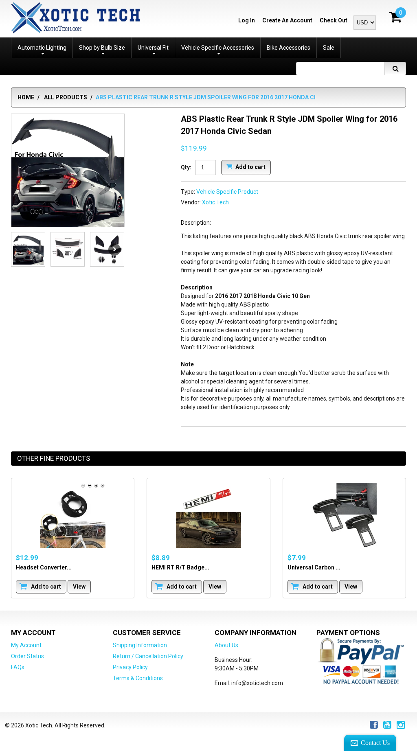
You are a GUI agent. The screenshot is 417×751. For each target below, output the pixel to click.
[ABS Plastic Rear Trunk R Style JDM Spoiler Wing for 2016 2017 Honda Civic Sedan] (67, 170)
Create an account (287, 20)
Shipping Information (140, 645)
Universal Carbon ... (314, 567)
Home (26, 97)
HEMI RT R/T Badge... (180, 567)
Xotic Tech (215, 202)
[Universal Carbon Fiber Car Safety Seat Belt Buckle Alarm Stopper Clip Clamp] (344, 515)
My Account (26, 645)
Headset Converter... (44, 567)
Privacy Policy (130, 667)
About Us (226, 645)
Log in (246, 20)
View (79, 586)
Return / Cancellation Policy (148, 656)
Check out (333, 20)
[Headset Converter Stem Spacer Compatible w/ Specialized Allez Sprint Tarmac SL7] (72, 515)
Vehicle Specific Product (227, 191)
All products (65, 97)
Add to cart (250, 166)
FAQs (17, 667)
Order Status (27, 656)
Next (114, 249)
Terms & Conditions (138, 678)
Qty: (186, 167)
